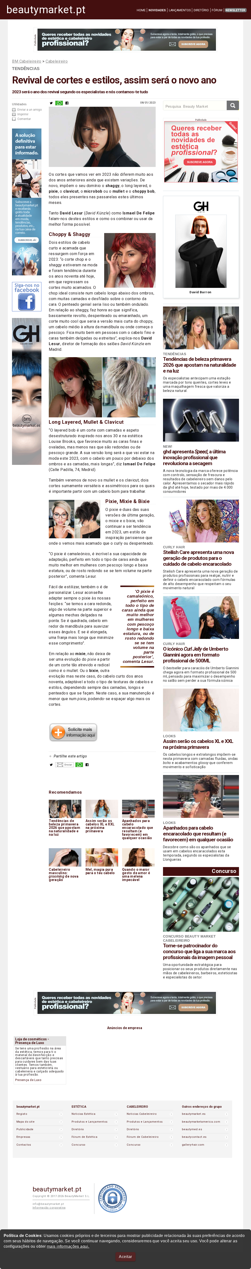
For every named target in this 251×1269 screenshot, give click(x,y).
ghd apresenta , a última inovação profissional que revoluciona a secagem (194, 457)
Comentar (24, 119)
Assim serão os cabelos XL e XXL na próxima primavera (198, 744)
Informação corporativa (49, 1207)
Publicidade (25, 1129)
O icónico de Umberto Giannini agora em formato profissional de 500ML (195, 655)
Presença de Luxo (28, 1080)
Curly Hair (174, 547)
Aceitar (125, 1257)
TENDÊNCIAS (25, 68)
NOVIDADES (157, 10)
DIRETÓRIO (201, 10)
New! (168, 446)
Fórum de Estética (84, 1137)
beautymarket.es (194, 1114)
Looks (169, 736)
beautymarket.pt (46, 9)
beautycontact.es (194, 1137)
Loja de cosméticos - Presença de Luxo (32, 1041)
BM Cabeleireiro (26, 61)
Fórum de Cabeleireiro (143, 1137)
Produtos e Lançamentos (90, 1121)
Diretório (78, 1129)
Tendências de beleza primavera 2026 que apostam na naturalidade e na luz (199, 365)
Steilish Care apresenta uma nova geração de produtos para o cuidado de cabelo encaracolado (198, 558)
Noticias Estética (83, 1114)
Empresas (23, 1137)
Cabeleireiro (57, 61)
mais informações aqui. (68, 1246)
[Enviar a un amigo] (64, 766)
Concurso (224, 871)
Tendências (174, 354)
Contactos (23, 1144)
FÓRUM (217, 10)
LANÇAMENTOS (180, 10)
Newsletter (235, 10)
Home (141, 10)
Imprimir (22, 114)
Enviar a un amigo (29, 109)
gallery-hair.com (193, 1144)
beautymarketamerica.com (201, 1121)
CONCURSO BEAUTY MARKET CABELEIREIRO (189, 938)
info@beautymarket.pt (48, 1204)
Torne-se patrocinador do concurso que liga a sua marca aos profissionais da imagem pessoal (199, 951)
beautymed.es (192, 1129)
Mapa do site (25, 1121)
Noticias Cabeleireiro (142, 1114)
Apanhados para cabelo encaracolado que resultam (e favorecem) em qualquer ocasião (198, 834)
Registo (21, 1114)
